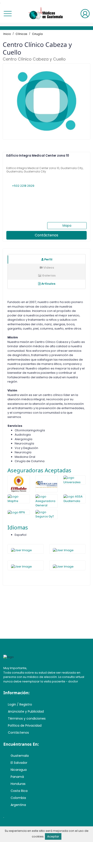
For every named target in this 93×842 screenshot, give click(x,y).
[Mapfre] (19, 498)
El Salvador (19, 762)
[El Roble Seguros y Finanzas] (19, 484)
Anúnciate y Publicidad (26, 711)
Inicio (7, 34)
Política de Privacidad (25, 725)
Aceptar (53, 836)
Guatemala (20, 755)
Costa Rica (19, 791)
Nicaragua (19, 769)
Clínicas (21, 34)
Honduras (18, 783)
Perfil (48, 259)
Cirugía (37, 34)
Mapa (67, 225)
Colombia (18, 798)
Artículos (48, 283)
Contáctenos (46, 235)
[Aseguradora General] (46, 501)
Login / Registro (20, 704)
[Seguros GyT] (46, 514)
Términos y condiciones (27, 718)
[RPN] (19, 512)
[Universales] (74, 480)
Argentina (18, 805)
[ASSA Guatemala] (74, 498)
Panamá (17, 776)
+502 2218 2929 (22, 186)
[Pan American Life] (46, 484)
